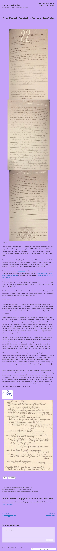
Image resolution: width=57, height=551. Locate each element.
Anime (20, 271)
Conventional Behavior (9, 489)
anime (5, 491)
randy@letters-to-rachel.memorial (13, 487)
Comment (50, 540)
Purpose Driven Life (28, 489)
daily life (16, 491)
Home (39, 3)
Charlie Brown (42, 275)
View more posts (7, 504)
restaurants (30, 491)
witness (36, 491)
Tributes (52, 5)
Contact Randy (43, 5)
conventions (11, 491)
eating (21, 491)
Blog (44, 3)
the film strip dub (42, 273)
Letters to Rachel (11, 5)
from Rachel (19, 489)
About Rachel (50, 3)
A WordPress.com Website (18, 548)
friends (25, 491)
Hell (23, 271)
